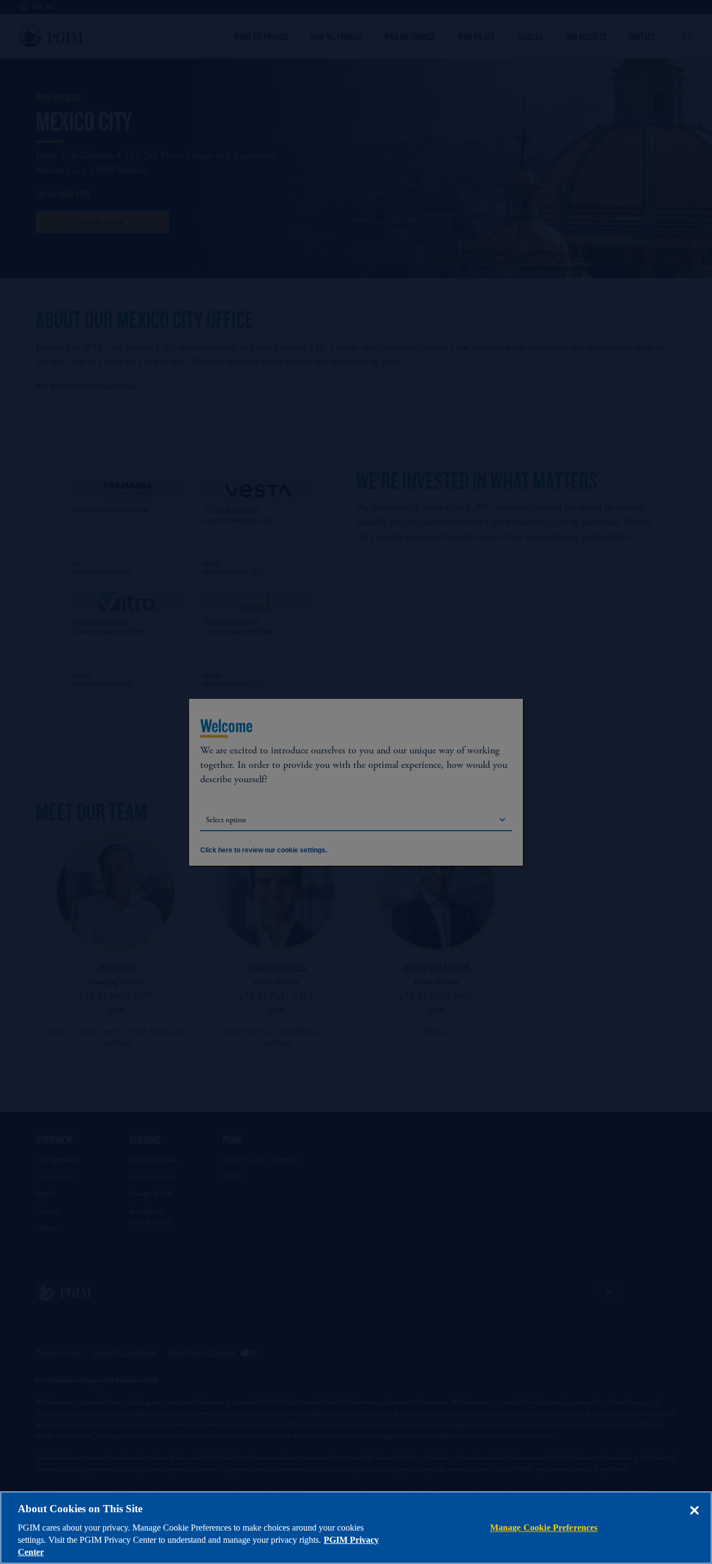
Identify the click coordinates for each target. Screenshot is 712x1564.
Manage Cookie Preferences (544, 1527)
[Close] (694, 1518)
